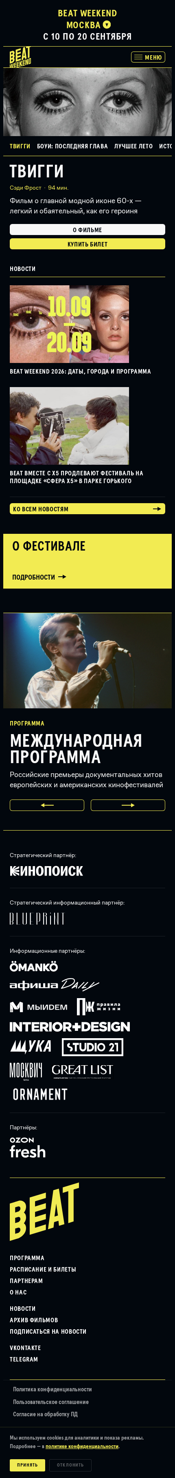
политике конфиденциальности (82, 1446)
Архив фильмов (34, 1320)
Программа (27, 1258)
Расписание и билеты (43, 1269)
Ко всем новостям (40, 509)
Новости (22, 1309)
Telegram (24, 1359)
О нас (18, 1292)
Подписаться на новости (48, 1331)
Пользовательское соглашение (51, 1402)
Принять (27, 1465)
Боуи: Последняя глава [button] (72, 146)
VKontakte (25, 1348)
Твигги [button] (20, 146)
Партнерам (26, 1281)
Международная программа (76, 749)
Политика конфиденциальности (52, 1389)
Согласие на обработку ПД (45, 1414)
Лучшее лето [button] (133, 146)
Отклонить (70, 1465)
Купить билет (88, 244)
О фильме (87, 230)
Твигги (36, 172)
